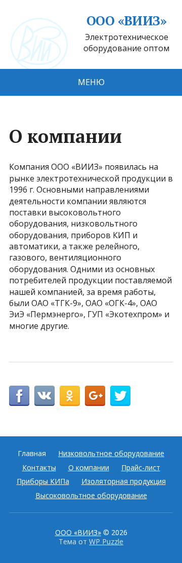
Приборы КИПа (43, 481)
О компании (88, 467)
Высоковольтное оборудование (91, 495)
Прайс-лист (140, 467)
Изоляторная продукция (123, 481)
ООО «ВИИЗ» (126, 20)
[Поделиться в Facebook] (19, 396)
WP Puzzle (106, 541)
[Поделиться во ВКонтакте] (44, 396)
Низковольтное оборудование (111, 453)
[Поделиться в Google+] (95, 396)
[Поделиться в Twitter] (120, 396)
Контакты (39, 467)
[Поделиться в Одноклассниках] (70, 396)
